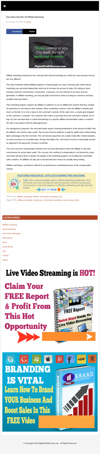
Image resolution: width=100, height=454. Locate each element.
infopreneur (38, 200)
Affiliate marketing (24, 196)
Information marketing (53, 200)
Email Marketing (9, 229)
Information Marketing (11, 233)
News (4, 242)
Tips (60, 196)
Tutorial (5, 255)
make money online (71, 200)
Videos (5, 260)
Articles (36, 196)
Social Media (7, 247)
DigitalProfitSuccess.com (48, 443)
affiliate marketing (25, 200)
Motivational (7, 238)
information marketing (49, 196)
